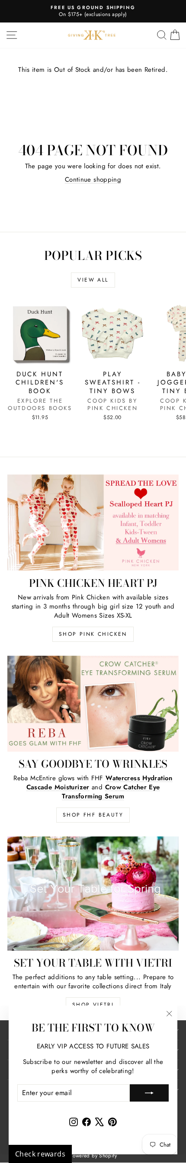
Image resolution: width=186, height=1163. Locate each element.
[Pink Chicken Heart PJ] (93, 522)
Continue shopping (93, 179)
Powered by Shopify (93, 1156)
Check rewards (40, 1154)
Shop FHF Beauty (93, 815)
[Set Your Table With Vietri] (93, 893)
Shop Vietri (93, 1005)
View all (92, 280)
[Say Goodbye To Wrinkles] (93, 704)
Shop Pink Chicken (93, 634)
